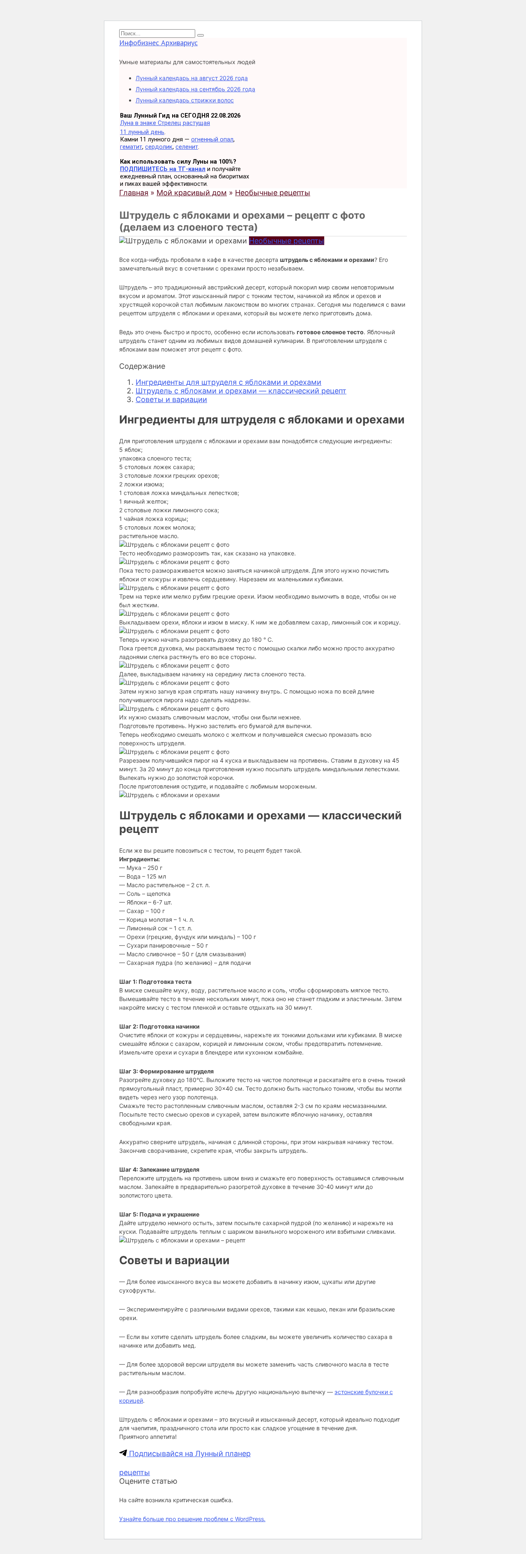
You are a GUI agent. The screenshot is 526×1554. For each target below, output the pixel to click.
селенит (186, 146)
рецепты (134, 1472)
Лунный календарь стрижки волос (185, 100)
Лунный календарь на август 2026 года (192, 77)
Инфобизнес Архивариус (158, 42)
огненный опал (212, 139)
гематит (131, 146)
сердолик (159, 146)
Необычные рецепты (286, 240)
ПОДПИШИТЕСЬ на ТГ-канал (162, 169)
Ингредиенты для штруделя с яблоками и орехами (228, 382)
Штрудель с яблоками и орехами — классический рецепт (241, 390)
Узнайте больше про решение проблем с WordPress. (192, 1518)
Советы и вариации (171, 399)
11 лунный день (142, 132)
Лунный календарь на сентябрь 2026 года (195, 89)
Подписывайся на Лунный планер (189, 1453)
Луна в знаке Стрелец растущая (165, 123)
